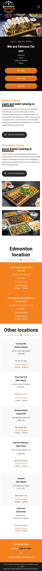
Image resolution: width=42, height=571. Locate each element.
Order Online (21, 78)
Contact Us (21, 86)
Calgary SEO (6, 569)
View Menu (21, 71)
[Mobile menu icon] (39, 7)
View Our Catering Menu (16, 135)
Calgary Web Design (16, 569)
